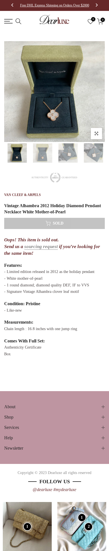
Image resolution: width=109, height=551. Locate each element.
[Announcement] (54, 5)
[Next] (96, 5)
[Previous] (12, 5)
